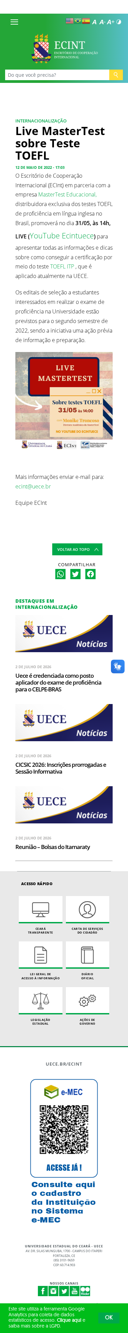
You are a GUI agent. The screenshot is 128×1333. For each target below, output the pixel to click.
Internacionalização (41, 121)
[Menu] (14, 21)
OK (109, 1318)
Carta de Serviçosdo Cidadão (87, 931)
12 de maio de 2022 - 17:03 (40, 167)
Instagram (53, 1291)
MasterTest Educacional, (67, 194)
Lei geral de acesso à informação (41, 976)
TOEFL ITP (62, 266)
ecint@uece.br (33, 486)
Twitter (64, 1291)
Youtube (75, 1291)
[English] (70, 21)
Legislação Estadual (41, 1022)
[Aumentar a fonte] (110, 22)
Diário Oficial (87, 976)
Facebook (43, 1291)
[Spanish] (86, 21)
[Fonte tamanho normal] (94, 22)
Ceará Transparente (40, 931)
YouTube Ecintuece (62, 235)
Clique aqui (69, 1320)
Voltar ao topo (73, 549)
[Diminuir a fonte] (102, 22)
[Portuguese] (78, 21)
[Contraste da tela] (119, 22)
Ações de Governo (88, 1022)
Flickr (85, 1291)
